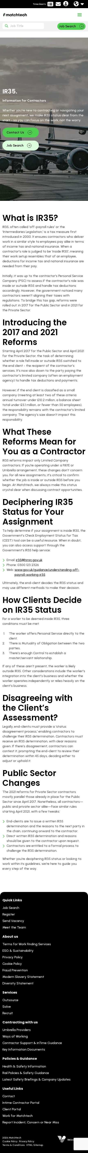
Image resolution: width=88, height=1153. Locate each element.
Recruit (7, 1013)
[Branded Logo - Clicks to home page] (15, 14)
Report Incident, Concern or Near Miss (30, 1122)
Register (8, 914)
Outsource (10, 1000)
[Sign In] (65, 4)
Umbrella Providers (16, 1030)
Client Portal (11, 1109)
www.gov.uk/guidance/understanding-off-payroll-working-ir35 (47, 572)
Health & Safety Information (24, 1066)
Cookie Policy (12, 964)
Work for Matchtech (17, 1116)
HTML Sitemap (34, 1145)
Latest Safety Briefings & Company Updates (36, 1079)
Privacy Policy (12, 957)
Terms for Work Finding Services (26, 944)
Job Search (10, 908)
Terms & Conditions (13, 1145)
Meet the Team (14, 927)
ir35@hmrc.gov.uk (29, 560)
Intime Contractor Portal (20, 1103)
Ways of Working (15, 1036)
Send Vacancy (13, 921)
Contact (8, 1096)
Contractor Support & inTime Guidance (32, 1043)
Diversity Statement (18, 983)
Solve (6, 1006)
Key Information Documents (23, 1049)
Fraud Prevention (15, 970)
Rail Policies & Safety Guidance (25, 1073)
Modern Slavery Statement (23, 977)
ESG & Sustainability (18, 951)
